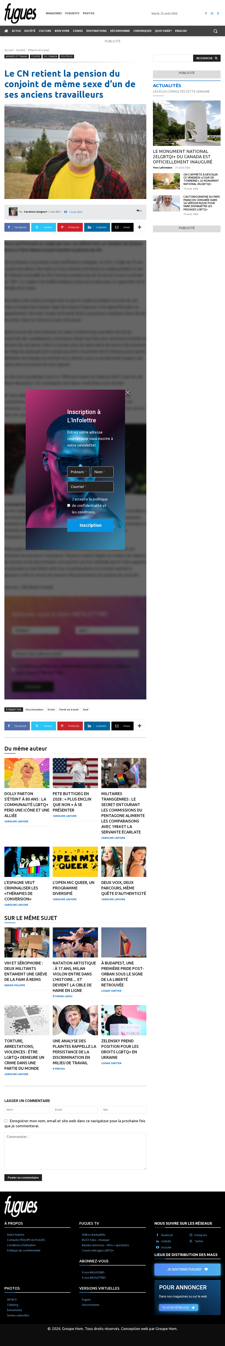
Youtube (166, 1247)
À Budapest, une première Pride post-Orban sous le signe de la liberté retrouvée (122, 974)
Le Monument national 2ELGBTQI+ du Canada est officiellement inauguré (182, 156)
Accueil (8, 50)
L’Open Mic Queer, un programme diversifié (73, 888)
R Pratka (59, 1068)
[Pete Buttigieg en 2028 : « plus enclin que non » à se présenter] (75, 773)
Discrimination (34, 709)
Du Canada (50, 56)
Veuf (85, 709)
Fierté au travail (68, 709)
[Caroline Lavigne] (14, 211)
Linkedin (166, 1241)
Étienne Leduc (63, 996)
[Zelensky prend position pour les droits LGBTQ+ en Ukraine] (123, 1020)
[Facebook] (206, 13)
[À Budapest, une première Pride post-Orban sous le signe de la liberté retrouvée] (123, 942)
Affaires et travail (38, 50)
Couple (35, 56)
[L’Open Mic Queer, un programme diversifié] (75, 862)
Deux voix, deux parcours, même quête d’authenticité (123, 888)
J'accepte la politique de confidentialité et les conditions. (90, 505)
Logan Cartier (111, 990)
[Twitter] (218, 13)
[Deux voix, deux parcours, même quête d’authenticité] (123, 862)
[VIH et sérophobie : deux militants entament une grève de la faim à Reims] (26, 942)
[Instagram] (211, 13)
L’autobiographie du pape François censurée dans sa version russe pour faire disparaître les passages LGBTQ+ (201, 203)
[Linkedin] (157, 1241)
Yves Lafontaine (162, 167)
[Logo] (25, 13)
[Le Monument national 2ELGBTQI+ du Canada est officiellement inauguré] (187, 123)
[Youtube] (157, 1247)
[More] (139, 227)
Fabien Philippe (14, 985)
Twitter (198, 1241)
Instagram (200, 1235)
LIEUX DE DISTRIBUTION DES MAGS (186, 1255)
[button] (215, 31)
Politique (67, 56)
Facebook (167, 1235)
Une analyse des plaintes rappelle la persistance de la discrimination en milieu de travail (74, 1052)
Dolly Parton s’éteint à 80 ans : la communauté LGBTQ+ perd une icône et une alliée (26, 804)
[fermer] (128, 392)
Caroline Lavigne (35, 211)
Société (20, 50)
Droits (51, 709)
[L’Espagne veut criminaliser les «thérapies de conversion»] (26, 862)
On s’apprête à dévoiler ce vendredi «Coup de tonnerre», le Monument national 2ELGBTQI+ (201, 179)
